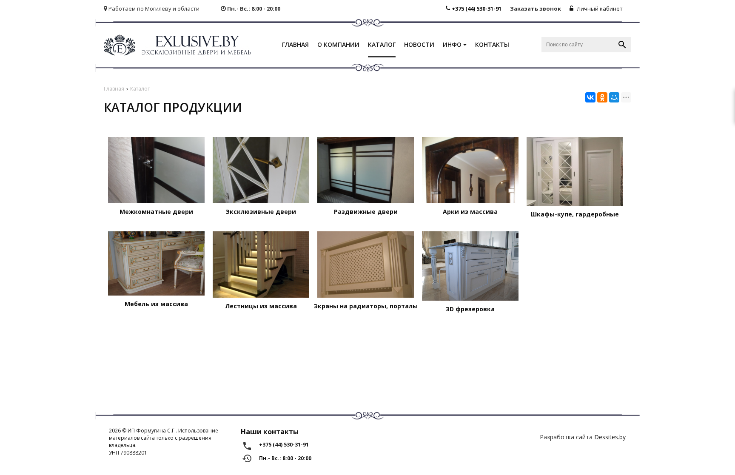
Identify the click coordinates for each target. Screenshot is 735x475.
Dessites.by (610, 437)
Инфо (453, 44)
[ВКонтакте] (590, 97)
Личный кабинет (599, 8)
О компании (338, 44)
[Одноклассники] (602, 97)
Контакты (492, 44)
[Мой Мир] (614, 97)
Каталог (382, 44)
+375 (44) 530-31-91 (476, 8)
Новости (419, 44)
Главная (295, 44)
